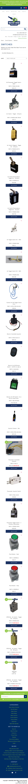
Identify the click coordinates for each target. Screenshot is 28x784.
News (19, 11)
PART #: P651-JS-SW (14, 495)
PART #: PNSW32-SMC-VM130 (14, 117)
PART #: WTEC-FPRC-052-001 (14, 306)
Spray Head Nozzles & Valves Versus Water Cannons (14, 754)
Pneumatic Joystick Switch (14, 491)
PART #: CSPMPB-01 (14, 557)
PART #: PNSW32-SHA (14, 620)
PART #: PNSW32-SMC (14, 243)
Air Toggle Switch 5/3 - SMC (14, 271)
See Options (14, 405)
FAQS (14, 743)
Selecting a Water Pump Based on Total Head (14, 758)
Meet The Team (14, 11)
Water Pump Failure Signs (14, 756)
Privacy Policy (22, 699)
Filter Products (7, 53)
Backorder (14, 122)
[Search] (25, 28)
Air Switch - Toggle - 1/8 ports (14, 113)
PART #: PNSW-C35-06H (14, 86)
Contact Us (24, 11)
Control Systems (14, 717)
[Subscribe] (25, 696)
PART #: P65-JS (14, 463)
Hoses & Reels (14, 719)
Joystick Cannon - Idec (14, 428)
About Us (7, 11)
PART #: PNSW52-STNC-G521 (14, 683)
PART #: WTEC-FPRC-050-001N (14, 432)
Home (3, 11)
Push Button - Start (14, 554)
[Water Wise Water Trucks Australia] (14, 20)
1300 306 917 (15, 764)
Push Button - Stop (14, 585)
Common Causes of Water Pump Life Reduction (14, 752)
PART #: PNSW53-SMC (14, 274)
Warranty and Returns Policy (14, 741)
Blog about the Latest (14, 748)
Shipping (14, 737)
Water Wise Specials (14, 723)
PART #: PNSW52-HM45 (14, 211)
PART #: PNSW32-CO (14, 180)
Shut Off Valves (14, 709)
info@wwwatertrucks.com (20, 34)
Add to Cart (14, 216)
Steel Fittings (14, 713)
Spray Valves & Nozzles (14, 707)
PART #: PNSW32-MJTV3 (14, 149)
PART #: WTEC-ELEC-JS (14, 337)
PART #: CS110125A (14, 369)
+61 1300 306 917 (22, 32)
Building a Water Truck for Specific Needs (14, 750)
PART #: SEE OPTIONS (14, 400)
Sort (2, 58)
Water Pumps (14, 711)
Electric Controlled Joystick (14, 334)
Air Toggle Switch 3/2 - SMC (14, 239)
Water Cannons (14, 715)
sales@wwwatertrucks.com (15, 766)
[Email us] (12, 772)
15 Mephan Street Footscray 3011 (14, 768)
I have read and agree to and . (14, 699)
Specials (14, 14)
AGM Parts (14, 721)
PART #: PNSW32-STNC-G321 (14, 652)
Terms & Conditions (15, 699)
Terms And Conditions (14, 739)
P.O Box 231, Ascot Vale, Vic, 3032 (14, 770)
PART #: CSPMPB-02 (14, 589)
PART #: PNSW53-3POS (14, 526)
